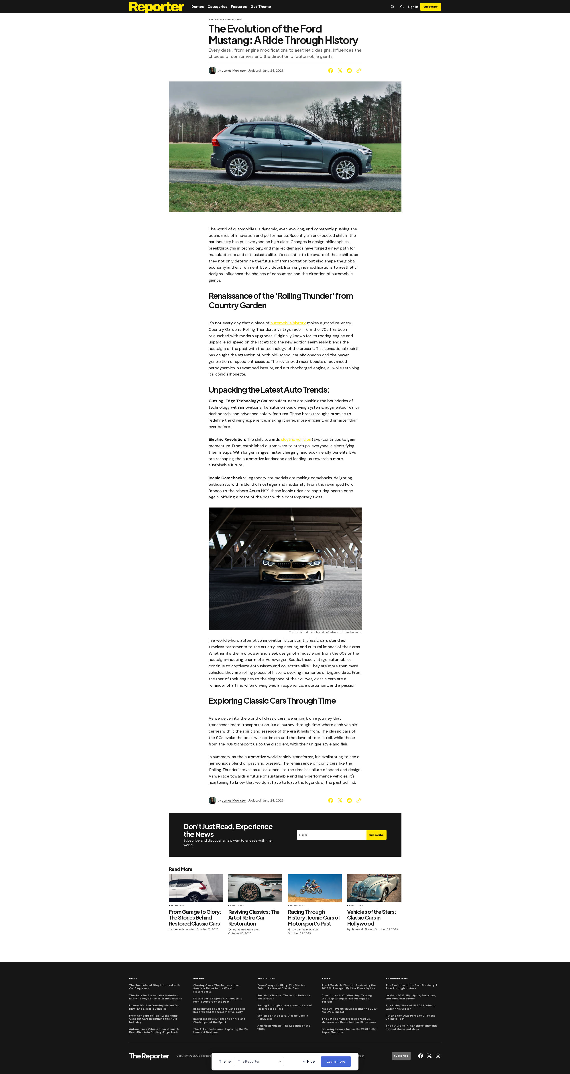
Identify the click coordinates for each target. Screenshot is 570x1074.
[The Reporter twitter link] (429, 1056)
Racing (198, 978)
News (133, 978)
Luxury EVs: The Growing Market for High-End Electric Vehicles (154, 1007)
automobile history (288, 323)
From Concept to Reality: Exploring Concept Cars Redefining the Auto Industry (153, 1019)
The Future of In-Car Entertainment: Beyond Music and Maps (411, 1027)
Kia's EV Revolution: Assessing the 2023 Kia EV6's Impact (349, 1010)
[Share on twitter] (340, 70)
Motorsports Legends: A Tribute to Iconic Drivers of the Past (217, 1000)
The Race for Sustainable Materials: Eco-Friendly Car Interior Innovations (155, 997)
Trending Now (233, 20)
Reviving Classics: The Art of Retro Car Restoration (284, 997)
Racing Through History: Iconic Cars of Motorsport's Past (284, 1007)
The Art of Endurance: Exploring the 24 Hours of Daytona (220, 1030)
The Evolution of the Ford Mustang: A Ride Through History (412, 987)
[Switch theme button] (401, 6)
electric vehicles (296, 439)
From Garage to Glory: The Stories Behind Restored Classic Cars (281, 987)
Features (239, 6)
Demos (197, 6)
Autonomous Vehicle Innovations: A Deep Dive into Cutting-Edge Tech (154, 1030)
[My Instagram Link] (437, 1056)
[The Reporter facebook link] (421, 1056)
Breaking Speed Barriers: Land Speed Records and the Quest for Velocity (219, 1010)
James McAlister (234, 71)
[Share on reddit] (349, 70)
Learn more (336, 1061)
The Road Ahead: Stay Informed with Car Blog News (154, 987)
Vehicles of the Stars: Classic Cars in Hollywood (282, 1017)
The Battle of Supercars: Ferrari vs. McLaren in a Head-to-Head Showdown (349, 1020)
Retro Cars (217, 20)
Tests (326, 978)
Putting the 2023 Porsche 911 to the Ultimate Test (411, 1017)
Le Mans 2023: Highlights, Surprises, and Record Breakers (411, 997)
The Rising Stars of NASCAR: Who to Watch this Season (411, 1007)
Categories (217, 6)
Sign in (413, 7)
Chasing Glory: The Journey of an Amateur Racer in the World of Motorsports (216, 988)
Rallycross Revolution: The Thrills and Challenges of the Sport (219, 1020)
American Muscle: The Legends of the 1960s (283, 1027)
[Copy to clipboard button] (358, 70)
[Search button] (392, 6)
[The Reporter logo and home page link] (156, 6)
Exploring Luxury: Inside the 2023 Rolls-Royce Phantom (349, 1030)
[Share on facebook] (331, 70)
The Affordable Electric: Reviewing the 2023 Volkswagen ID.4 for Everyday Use (349, 987)
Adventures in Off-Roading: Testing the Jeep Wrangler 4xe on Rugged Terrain (347, 998)
